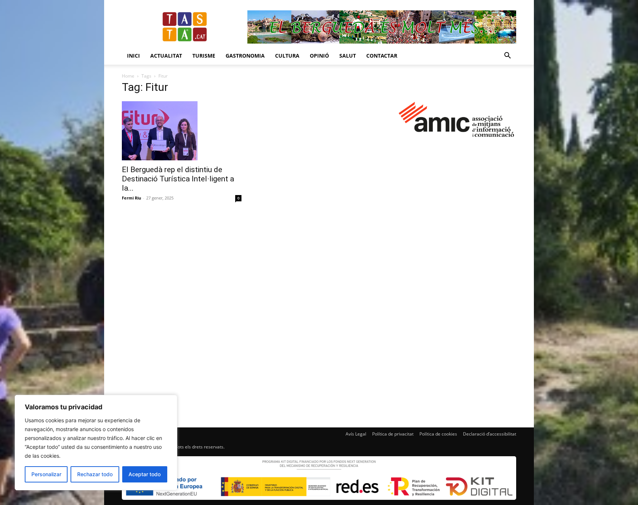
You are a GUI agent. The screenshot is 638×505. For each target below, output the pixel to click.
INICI (133, 55)
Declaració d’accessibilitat (489, 434)
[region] (96, 442)
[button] (507, 56)
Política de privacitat (393, 434)
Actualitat (166, 55)
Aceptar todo (144, 474)
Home (128, 76)
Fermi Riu (131, 198)
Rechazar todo (95, 474)
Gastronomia (245, 55)
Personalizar (46, 474)
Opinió (319, 55)
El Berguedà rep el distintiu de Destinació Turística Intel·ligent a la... (178, 178)
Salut (347, 55)
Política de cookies (438, 434)
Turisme (203, 55)
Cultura (287, 55)
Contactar (381, 55)
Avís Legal (356, 434)
